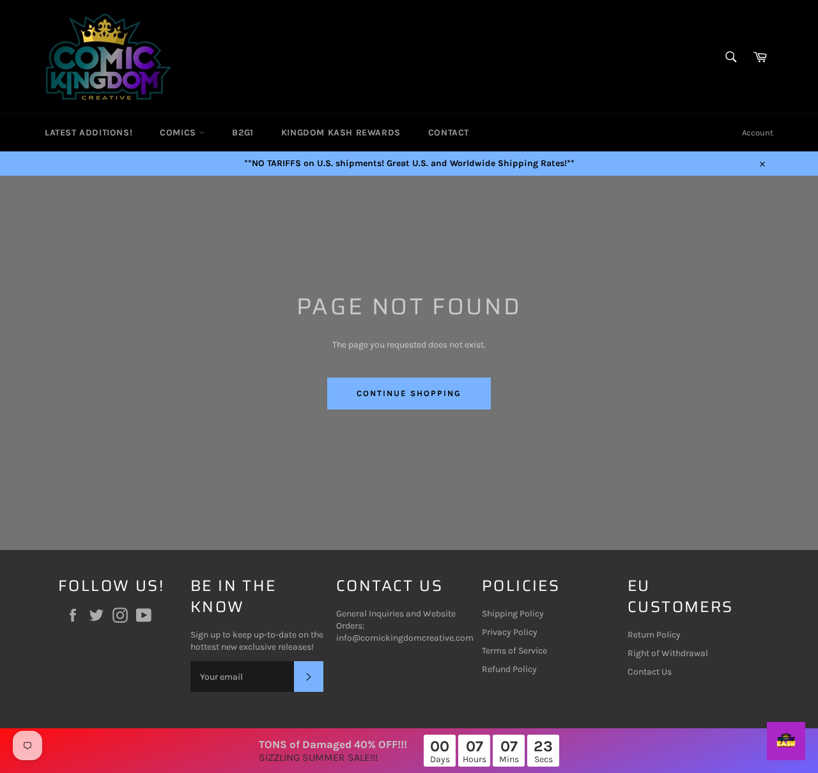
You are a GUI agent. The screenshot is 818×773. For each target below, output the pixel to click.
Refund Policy (509, 669)
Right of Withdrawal (668, 653)
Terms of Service (514, 650)
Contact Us (650, 671)
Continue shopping (409, 393)
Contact (448, 132)
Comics (179, 132)
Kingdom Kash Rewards (341, 132)
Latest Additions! (88, 132)
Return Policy (654, 634)
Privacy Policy (509, 632)
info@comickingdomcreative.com (405, 637)
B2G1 (242, 132)
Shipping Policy (513, 613)
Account (757, 132)
